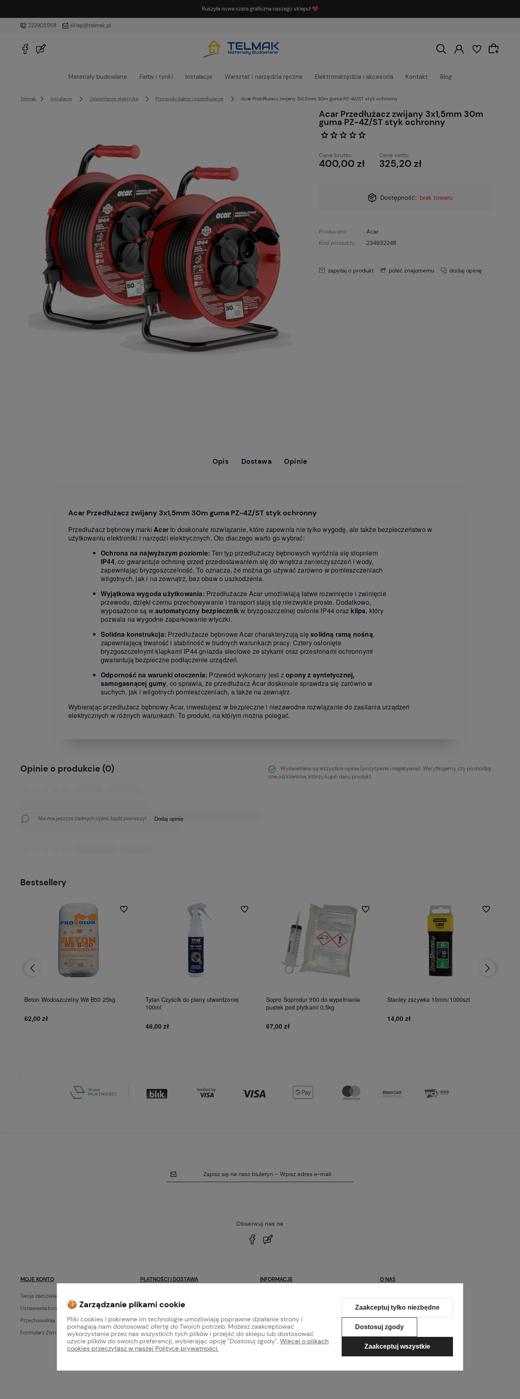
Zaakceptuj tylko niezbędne (397, 1307)
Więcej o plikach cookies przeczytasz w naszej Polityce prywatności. (198, 1345)
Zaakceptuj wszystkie (397, 1346)
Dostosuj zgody (379, 1326)
